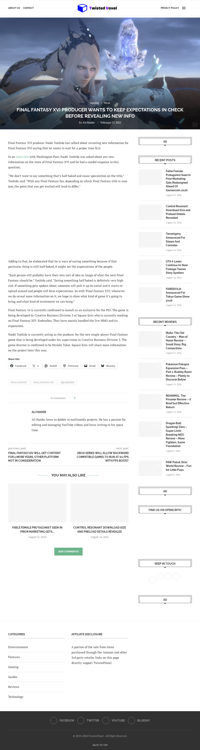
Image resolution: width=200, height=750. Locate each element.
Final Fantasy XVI (44, 382)
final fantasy (19, 382)
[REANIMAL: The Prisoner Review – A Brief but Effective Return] (150, 402)
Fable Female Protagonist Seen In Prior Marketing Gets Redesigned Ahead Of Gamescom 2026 (178, 181)
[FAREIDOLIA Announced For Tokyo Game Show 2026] (150, 295)
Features (14, 657)
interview (22, 157)
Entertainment (18, 647)
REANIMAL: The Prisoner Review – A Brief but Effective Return (178, 401)
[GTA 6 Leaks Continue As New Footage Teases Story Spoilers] (150, 267)
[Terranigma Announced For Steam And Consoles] (150, 240)
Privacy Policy (170, 8)
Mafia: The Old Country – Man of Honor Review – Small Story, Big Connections (177, 340)
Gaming (13, 667)
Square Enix (67, 382)
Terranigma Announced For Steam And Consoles (175, 239)
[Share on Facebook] (80, 398)
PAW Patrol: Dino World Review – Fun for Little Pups (178, 466)
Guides (12, 677)
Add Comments (68, 551)
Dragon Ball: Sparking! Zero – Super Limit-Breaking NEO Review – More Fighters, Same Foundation (176, 435)
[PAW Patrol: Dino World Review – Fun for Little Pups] (150, 468)
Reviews (13, 687)
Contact (28, 8)
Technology (15, 697)
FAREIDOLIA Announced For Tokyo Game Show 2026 (178, 294)
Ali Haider (89, 122)
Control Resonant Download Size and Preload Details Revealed (178, 212)
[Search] (190, 8)
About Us (14, 8)
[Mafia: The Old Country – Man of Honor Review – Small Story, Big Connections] (150, 339)
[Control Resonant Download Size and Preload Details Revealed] (99, 502)
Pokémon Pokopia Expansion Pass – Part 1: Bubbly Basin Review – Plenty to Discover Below (179, 372)
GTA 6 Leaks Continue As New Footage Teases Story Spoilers (177, 267)
